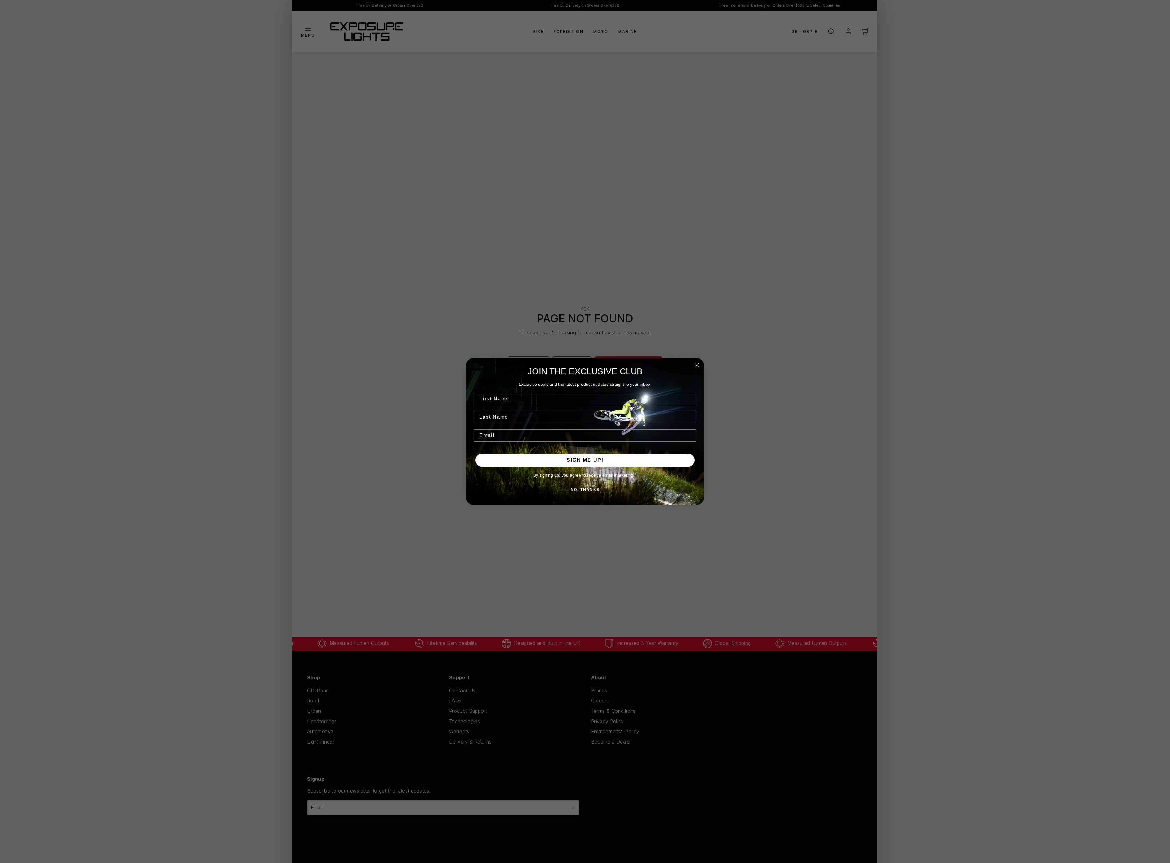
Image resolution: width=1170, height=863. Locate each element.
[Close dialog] (697, 364)
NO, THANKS (585, 490)
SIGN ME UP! (585, 460)
